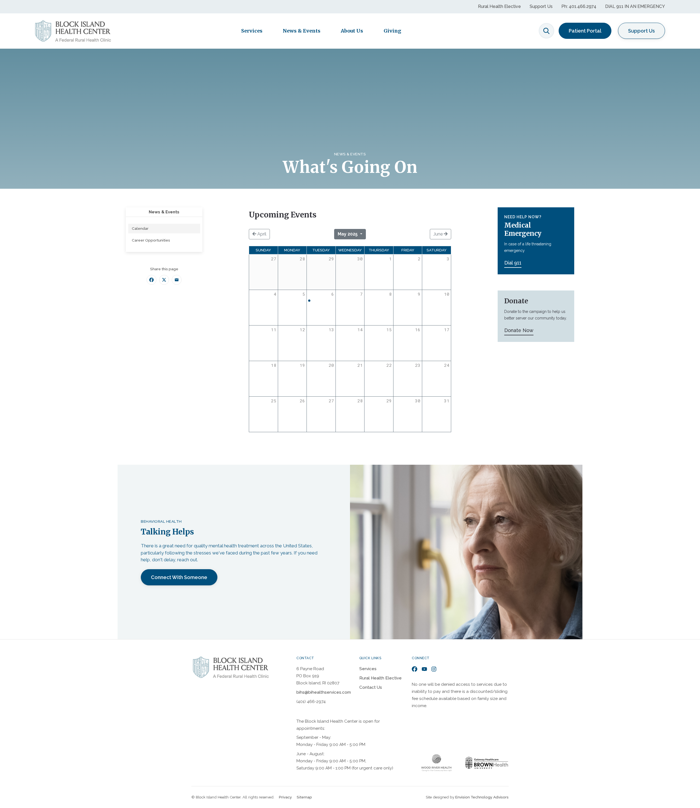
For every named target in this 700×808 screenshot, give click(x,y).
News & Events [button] (301, 31)
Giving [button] (392, 31)
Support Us (541, 6)
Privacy (285, 797)
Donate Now (518, 330)
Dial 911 (512, 263)
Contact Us (370, 687)
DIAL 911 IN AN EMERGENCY (635, 6)
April (261, 234)
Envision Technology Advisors (482, 797)
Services (368, 668)
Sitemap (304, 797)
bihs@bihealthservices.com (323, 692)
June (438, 234)
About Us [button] (352, 31)
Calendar (140, 228)
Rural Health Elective (499, 6)
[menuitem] (164, 228)
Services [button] (251, 31)
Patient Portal (585, 31)
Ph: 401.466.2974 (578, 6)
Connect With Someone (179, 577)
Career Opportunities (151, 240)
